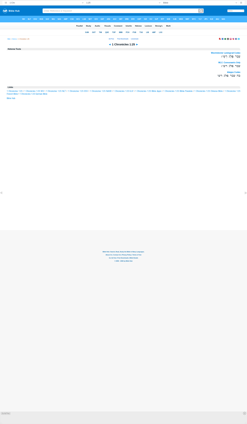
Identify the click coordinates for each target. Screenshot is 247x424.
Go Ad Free (6, 413)
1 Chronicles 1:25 (14, 91)
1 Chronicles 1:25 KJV (123, 91)
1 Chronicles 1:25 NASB (100, 91)
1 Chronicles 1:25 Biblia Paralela (177, 91)
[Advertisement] (123, 214)
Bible (8, 39)
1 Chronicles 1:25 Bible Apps (148, 91)
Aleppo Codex (233, 72)
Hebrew (14, 39)
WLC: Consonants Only (229, 62)
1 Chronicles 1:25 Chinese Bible (208, 91)
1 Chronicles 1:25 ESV (78, 91)
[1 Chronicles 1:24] (3, 198)
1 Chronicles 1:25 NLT (56, 91)
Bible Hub (11, 98)
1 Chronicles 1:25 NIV (34, 91)
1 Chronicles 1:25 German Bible (33, 94)
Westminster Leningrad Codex (225, 53)
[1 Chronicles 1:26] (244, 198)
